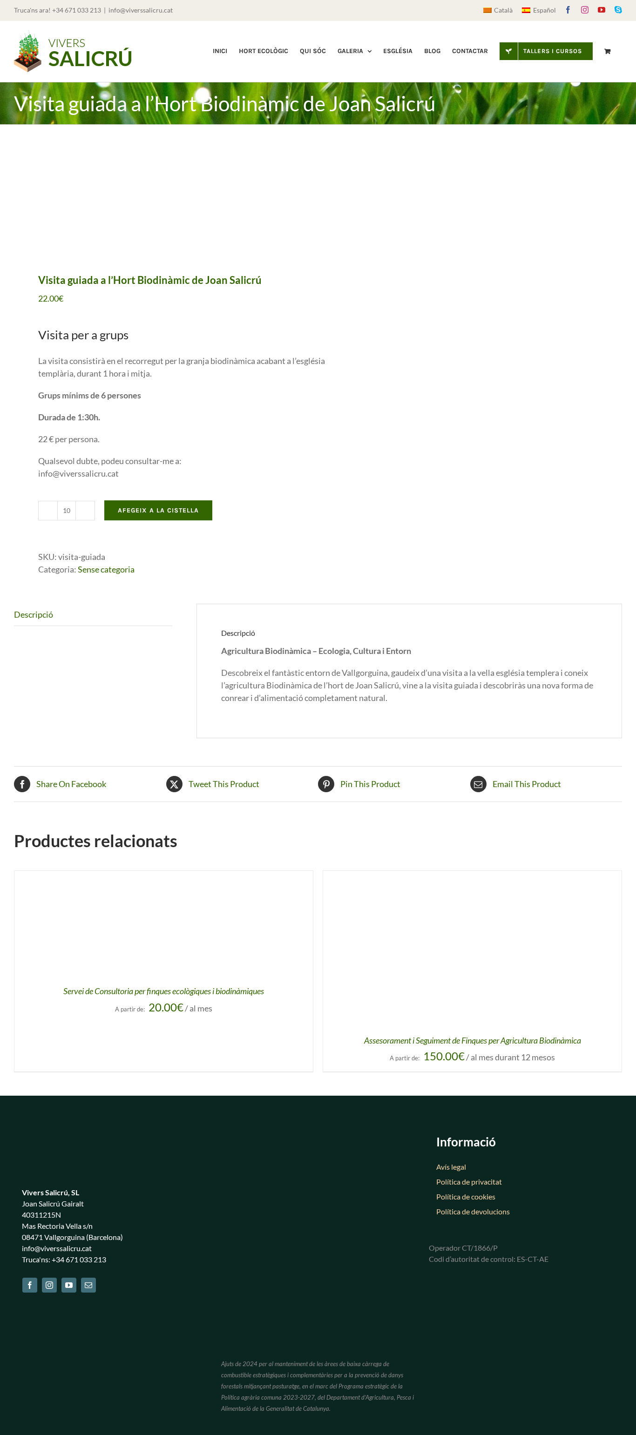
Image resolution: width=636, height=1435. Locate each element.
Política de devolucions (473, 1211)
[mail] (88, 1285)
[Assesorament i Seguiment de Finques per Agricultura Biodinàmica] (439, 877)
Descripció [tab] (33, 614)
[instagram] (49, 1285)
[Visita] (160, 199)
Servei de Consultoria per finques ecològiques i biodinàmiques (163, 991)
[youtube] (68, 1285)
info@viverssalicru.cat (140, 10)
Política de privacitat (469, 1181)
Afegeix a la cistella (158, 510)
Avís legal (451, 1166)
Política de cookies (465, 1196)
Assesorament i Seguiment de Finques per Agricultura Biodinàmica (472, 1040)
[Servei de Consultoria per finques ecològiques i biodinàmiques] (130, 877)
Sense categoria (106, 569)
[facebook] (29, 1285)
